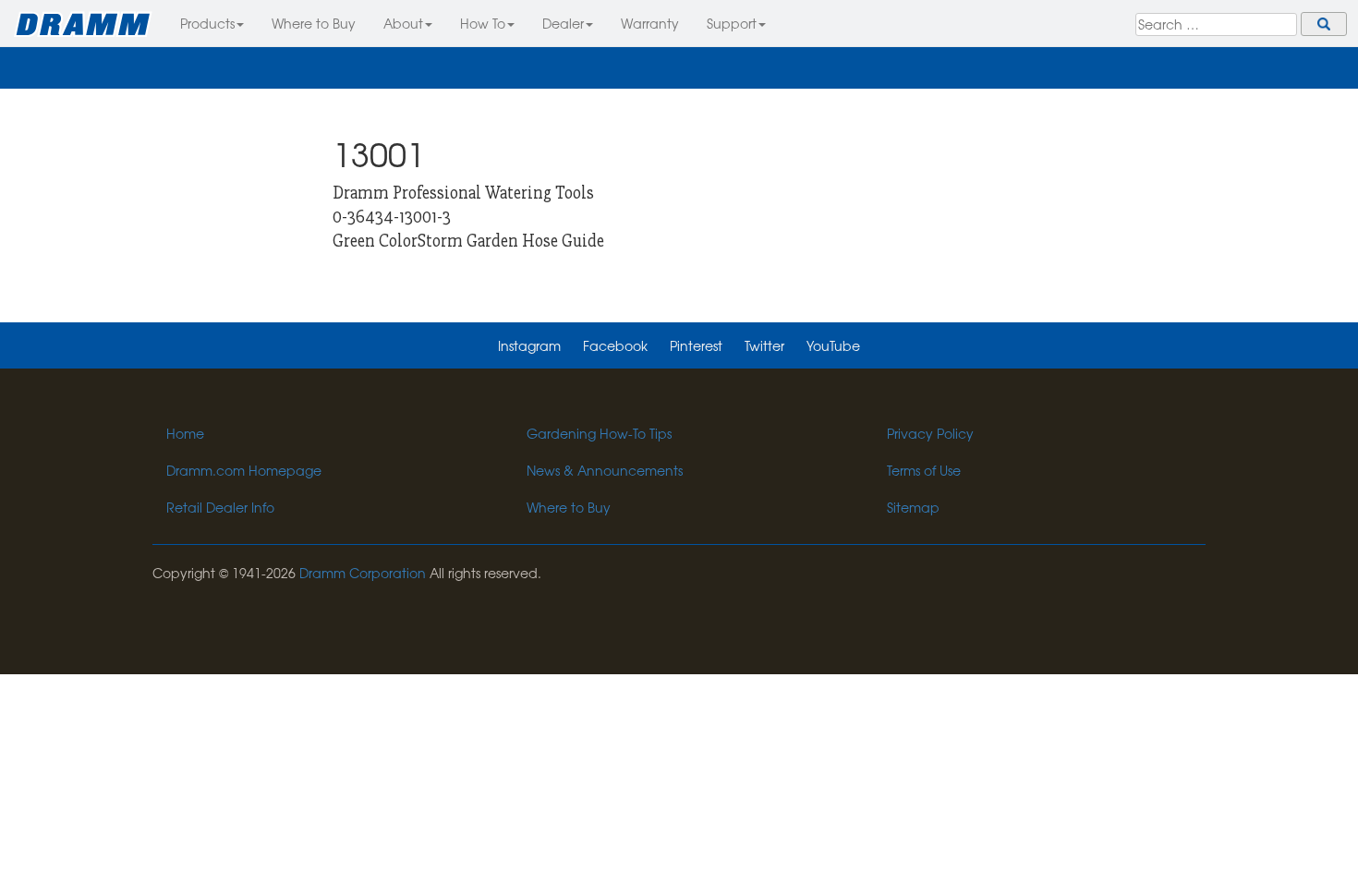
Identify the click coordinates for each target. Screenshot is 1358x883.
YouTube (833, 345)
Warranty (650, 23)
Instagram (529, 345)
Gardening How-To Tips (599, 433)
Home (185, 433)
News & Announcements (605, 470)
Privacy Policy (930, 433)
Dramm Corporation (362, 572)
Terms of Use (924, 470)
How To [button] (482, 23)
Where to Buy (314, 23)
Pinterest (696, 345)
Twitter (764, 345)
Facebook (615, 345)
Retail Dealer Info (220, 507)
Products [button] (207, 23)
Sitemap (913, 507)
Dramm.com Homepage (243, 470)
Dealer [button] (563, 23)
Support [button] (732, 23)
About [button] (403, 23)
